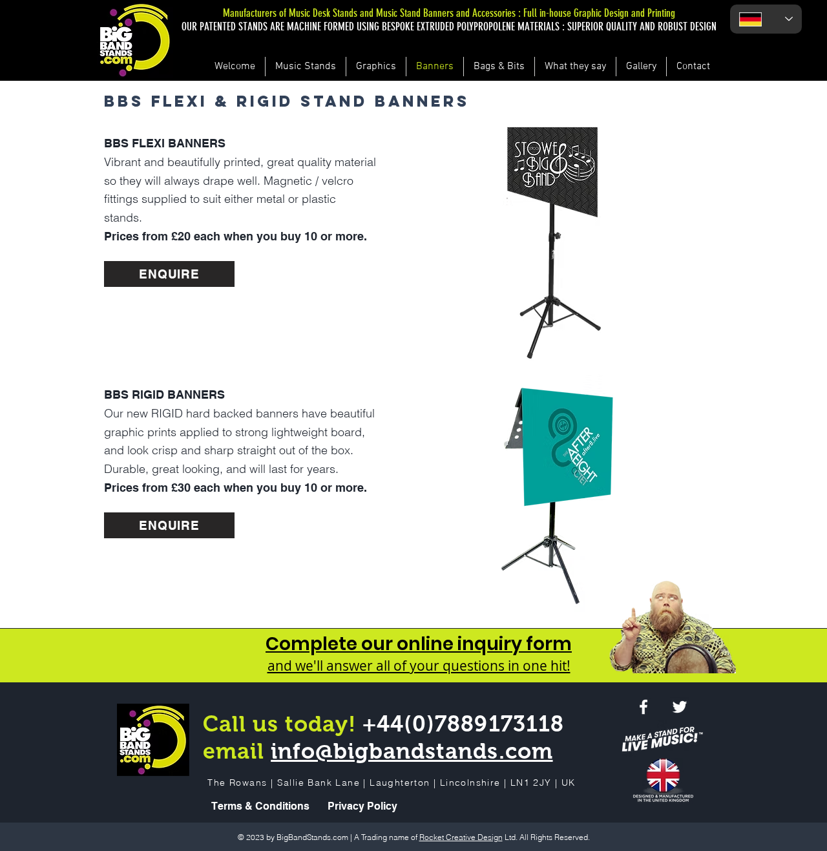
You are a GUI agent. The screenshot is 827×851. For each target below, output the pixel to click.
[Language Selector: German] (766, 19)
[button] (545, 242)
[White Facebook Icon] (643, 707)
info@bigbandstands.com (411, 751)
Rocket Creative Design (461, 837)
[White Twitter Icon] (679, 707)
